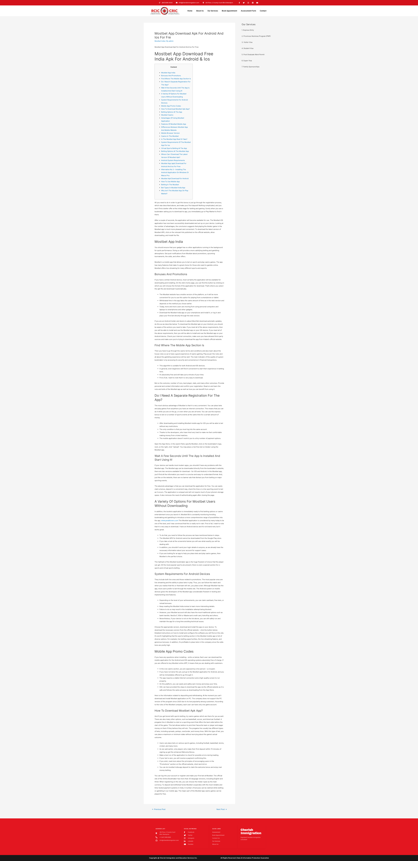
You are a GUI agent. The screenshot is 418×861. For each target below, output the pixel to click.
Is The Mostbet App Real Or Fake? (174, 139)
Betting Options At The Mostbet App (175, 151)
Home (189, 11)
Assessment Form (248, 11)
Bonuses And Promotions (171, 76)
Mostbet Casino (167, 115)
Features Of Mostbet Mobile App (173, 124)
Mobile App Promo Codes (171, 106)
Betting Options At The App (171, 112)
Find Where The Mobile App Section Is (176, 79)
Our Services (212, 11)
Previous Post (158, 809)
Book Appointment (229, 11)
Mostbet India (160, 41)
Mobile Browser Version (170, 133)
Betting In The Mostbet (170, 185)
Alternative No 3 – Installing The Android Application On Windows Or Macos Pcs (175, 172)
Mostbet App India (168, 73)
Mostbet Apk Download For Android (175, 178)
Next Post (222, 809)
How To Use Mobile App (170, 182)
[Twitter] (243, 2)
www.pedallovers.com (169, 520)
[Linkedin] (252, 2)
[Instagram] (248, 2)
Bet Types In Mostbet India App (173, 188)
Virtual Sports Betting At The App (174, 148)
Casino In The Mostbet (170, 136)
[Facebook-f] (239, 2)
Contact (263, 11)
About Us (200, 11)
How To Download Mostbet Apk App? (175, 109)
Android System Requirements (173, 160)
